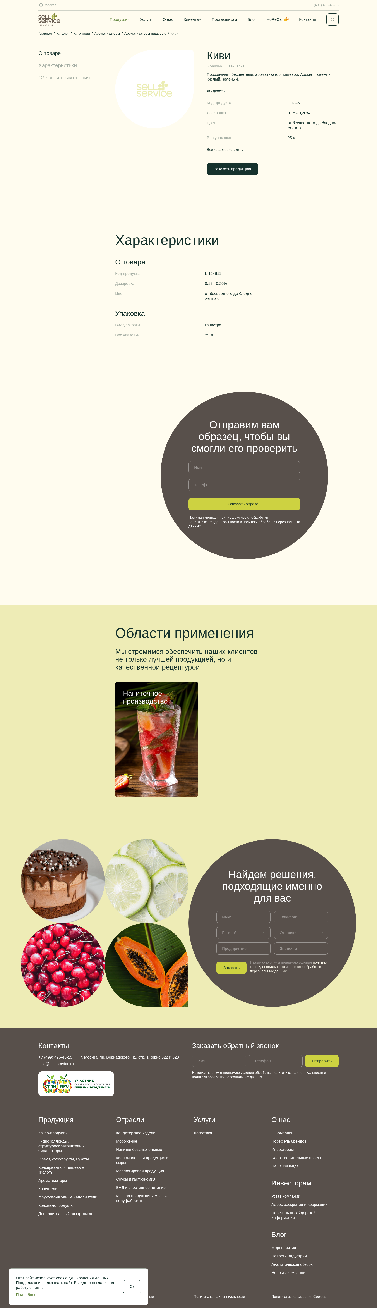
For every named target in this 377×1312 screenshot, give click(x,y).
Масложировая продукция (140, 1171)
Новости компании (288, 1273)
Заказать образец (244, 504)
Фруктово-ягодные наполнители (67, 1197)
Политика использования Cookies (298, 1296)
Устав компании (285, 1196)
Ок (132, 1286)
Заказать (231, 968)
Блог (251, 19)
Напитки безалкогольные (139, 1149)
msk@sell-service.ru (56, 1064)
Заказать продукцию (232, 169)
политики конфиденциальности (213, 522)
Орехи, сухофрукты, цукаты (63, 1159)
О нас (168, 19)
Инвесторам (282, 1149)
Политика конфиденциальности (219, 1296)
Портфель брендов (289, 1141)
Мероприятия (283, 1248)
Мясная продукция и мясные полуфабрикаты (142, 1198)
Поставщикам (224, 19)
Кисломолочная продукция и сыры (142, 1160)
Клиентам (192, 19)
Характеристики (57, 65)
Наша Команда (285, 1166)
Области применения (64, 78)
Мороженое (126, 1141)
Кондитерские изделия (137, 1133)
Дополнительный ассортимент (66, 1214)
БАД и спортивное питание (141, 1187)
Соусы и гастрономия (135, 1179)
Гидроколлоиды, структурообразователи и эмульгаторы (61, 1146)
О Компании (282, 1133)
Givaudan (214, 66)
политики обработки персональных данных (227, 1077)
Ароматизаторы (52, 1180)
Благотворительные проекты (297, 1158)
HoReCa (274, 19)
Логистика (203, 1133)
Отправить (322, 1061)
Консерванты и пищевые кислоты (61, 1169)
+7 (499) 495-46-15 (324, 5)
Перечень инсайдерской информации (293, 1215)
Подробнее (26, 1295)
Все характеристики (223, 150)
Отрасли (130, 1120)
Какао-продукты (52, 1133)
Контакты (307, 19)
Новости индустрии (289, 1256)
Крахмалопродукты (56, 1205)
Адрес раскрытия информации (299, 1204)
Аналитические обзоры (292, 1264)
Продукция (120, 19)
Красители (47, 1189)
